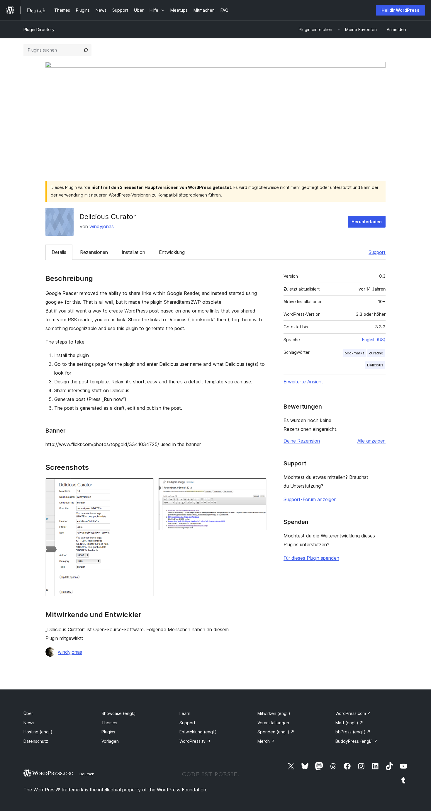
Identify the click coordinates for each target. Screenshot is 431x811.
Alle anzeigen (371, 441)
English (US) (374, 339)
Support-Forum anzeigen (310, 499)
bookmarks (354, 353)
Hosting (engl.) (37, 731)
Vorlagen (110, 741)
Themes (109, 722)
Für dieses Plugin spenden (311, 558)
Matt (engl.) (349, 722)
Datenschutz (35, 741)
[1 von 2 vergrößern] (146, 486)
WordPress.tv (195, 741)
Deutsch (86, 773)
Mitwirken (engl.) (273, 713)
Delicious (375, 365)
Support (377, 252)
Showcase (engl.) (118, 713)
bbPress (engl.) (353, 731)
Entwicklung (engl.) (198, 731)
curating (376, 353)
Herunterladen (367, 221)
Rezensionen (94, 252)
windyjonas (101, 226)
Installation (133, 252)
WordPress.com (353, 713)
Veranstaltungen (273, 722)
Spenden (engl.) (275, 731)
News (28, 722)
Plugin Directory (39, 29)
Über (28, 713)
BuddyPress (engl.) (356, 741)
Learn (184, 713)
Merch (266, 741)
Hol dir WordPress (400, 10)
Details (59, 252)
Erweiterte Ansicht (303, 382)
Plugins (108, 731)
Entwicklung (172, 252)
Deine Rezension (302, 441)
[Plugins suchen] (85, 50)
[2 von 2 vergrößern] (259, 486)
